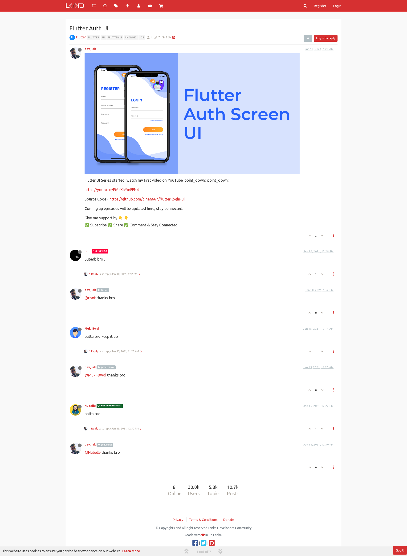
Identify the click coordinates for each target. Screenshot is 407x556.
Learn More (131, 551)
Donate (228, 520)
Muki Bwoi (92, 328)
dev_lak (90, 48)
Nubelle (90, 405)
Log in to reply (325, 38)
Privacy (178, 520)
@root (104, 290)
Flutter (81, 37)
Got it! (400, 550)
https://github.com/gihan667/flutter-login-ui (147, 199)
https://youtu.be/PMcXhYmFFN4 (112, 190)
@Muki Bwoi (107, 367)
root (88, 251)
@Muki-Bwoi (95, 375)
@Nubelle (106, 444)
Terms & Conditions (203, 520)
